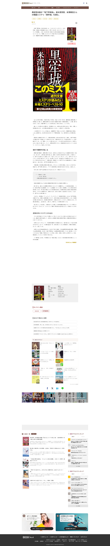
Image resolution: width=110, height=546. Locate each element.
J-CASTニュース (44, 537)
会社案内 (58, 539)
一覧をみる (34, 433)
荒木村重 (45, 18)
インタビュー (45, 7)
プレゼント (76, 7)
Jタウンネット (84, 537)
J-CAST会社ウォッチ (63, 537)
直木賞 (34, 18)
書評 (39, 7)
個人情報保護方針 (72, 539)
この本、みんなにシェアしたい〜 (38, 528)
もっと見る (78, 466)
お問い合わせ (64, 539)
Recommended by (72, 384)
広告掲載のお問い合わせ (70, 528)
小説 (34, 22)
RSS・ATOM (71, 541)
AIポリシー (65, 541)
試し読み (58, 7)
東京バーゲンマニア (74, 537)
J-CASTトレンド (53, 537)
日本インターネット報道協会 (81, 541)
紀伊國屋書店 (46, 311)
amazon (37, 311)
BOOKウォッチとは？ (50, 539)
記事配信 (41, 541)
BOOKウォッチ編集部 (71, 242)
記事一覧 (33, 7)
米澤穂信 (39, 18)
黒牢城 (50, 18)
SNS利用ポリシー (57, 541)
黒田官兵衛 (56, 18)
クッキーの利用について (82, 539)
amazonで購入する (71, 43)
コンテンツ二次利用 (49, 541)
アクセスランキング (67, 7)
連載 (52, 7)
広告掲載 (36, 541)
